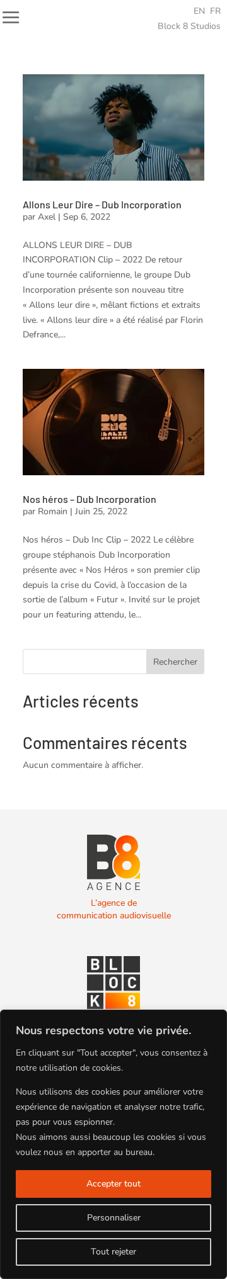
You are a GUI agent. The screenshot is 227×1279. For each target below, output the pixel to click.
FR (215, 11)
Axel (46, 217)
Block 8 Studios (189, 26)
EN (199, 11)
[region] (113, 1144)
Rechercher (175, 662)
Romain (52, 511)
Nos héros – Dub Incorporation (89, 499)
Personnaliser (114, 1218)
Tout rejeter (113, 1252)
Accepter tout (113, 1184)
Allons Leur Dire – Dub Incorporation (102, 204)
